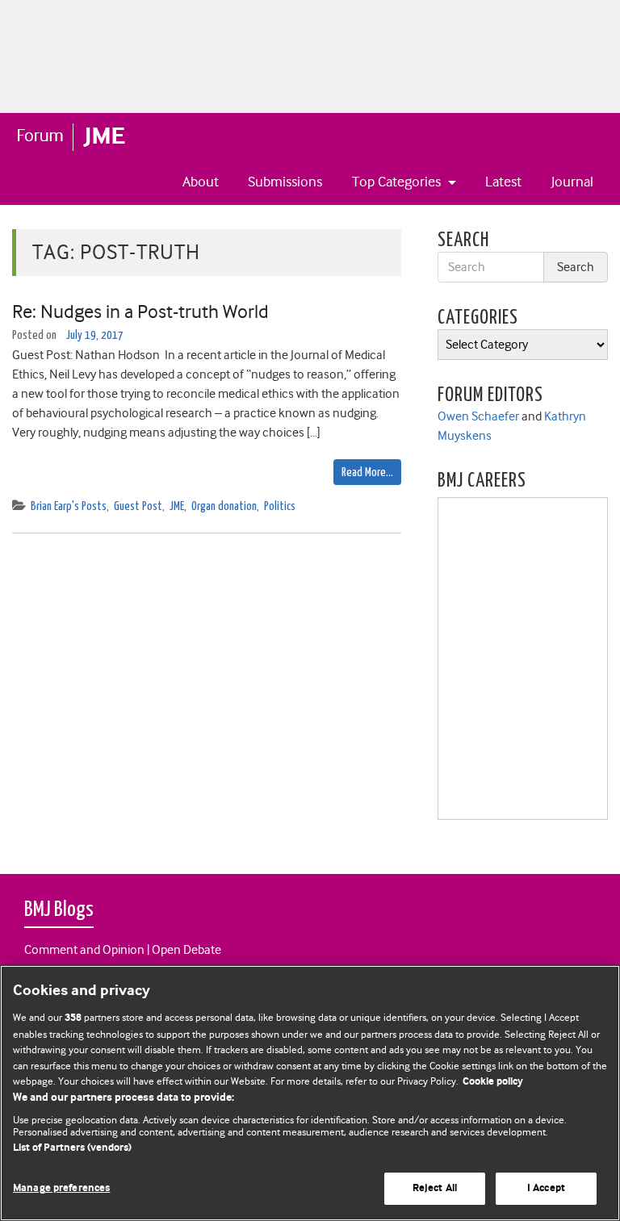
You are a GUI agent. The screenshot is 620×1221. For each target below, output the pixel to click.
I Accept (546, 1188)
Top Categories (398, 182)
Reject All (435, 1188)
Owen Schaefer (478, 416)
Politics (279, 506)
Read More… (367, 472)
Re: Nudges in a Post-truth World (142, 311)
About (200, 182)
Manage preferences (61, 1188)
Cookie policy (493, 1082)
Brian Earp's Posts (69, 506)
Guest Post (138, 506)
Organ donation (224, 506)
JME (177, 506)
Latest (503, 182)
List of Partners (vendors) (72, 1148)
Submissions (285, 182)
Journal (572, 182)
